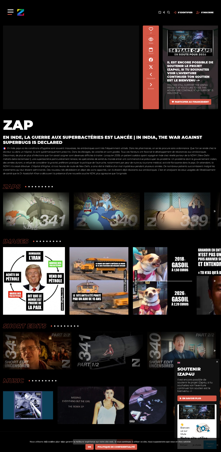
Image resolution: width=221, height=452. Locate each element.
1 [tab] (26, 186)
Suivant (151, 89)
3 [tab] (32, 186)
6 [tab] (42, 186)
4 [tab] (36, 186)
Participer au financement (192, 101)
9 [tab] (52, 186)
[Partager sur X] (151, 67)
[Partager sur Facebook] (151, 60)
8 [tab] (49, 186)
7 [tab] (45, 186)
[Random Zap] (160, 12)
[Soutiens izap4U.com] (164, 12)
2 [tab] (29, 186)
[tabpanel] (36, 211)
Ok (89, 447)
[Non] (217, 444)
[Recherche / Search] (168, 12)
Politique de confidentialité (116, 447)
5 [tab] (39, 186)
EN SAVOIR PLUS (191, 398)
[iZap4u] (20, 12)
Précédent (151, 78)
